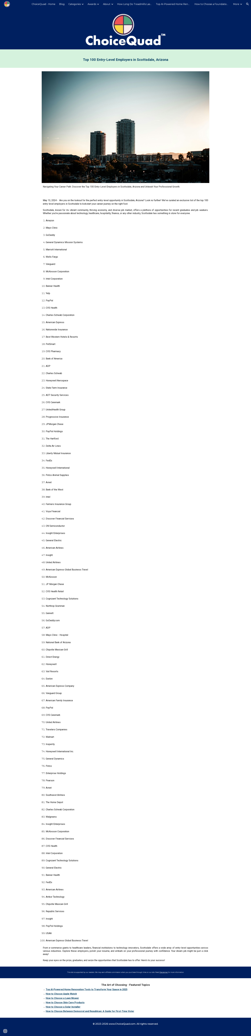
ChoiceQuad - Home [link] (43, 4)
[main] (125, 58)
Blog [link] (62, 4)
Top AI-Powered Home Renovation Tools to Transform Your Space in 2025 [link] (173, 4)
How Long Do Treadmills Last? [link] (134, 4)
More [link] (236, 4)
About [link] (106, 4)
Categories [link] (74, 4)
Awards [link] (92, 4)
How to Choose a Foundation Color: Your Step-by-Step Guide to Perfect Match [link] (211, 4)
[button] (247, 4)
